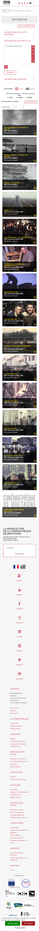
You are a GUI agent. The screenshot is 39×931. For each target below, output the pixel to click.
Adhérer (13, 739)
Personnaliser (20, 928)
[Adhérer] (19, 3)
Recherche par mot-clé (19, 41)
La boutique (16, 823)
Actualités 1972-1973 (12, 456)
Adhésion (15, 734)
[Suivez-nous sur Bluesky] (19, 646)
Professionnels (15, 795)
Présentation (14, 723)
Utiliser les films (15, 728)
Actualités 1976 (10, 483)
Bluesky (19, 651)
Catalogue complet (16, 838)
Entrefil (15, 848)
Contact (15, 689)
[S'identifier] (25, 3)
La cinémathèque (19, 719)
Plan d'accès (14, 708)
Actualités (16, 772)
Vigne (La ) (8, 210)
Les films (15, 785)
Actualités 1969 (10, 401)
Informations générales (18, 779)
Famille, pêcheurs (12, 183)
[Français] (16, 567)
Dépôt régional (15, 766)
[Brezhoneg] (30, 3)
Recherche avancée (19, 79)
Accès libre (14, 789)
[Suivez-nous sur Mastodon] (19, 660)
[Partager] (27, 3)
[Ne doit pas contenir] (33, 57)
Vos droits (13, 764)
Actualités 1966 (10, 374)
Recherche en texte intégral (19, 33)
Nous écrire (14, 713)
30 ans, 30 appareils (17, 812)
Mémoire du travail (16, 810)
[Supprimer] (33, 50)
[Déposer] (22, 3)
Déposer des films (16, 726)
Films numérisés (14, 93)
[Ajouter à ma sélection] (35, 133)
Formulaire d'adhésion (18, 741)
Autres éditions (15, 835)
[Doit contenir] (33, 54)
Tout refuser (28, 923)
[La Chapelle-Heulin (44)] (17, 46)
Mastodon (19, 665)
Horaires (13, 711)
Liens (12, 870)
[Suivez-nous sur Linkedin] (19, 632)
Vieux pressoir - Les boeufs (16, 237)
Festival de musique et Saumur (17, 346)
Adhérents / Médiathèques (19, 792)
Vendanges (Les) (11, 292)
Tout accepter (12, 923)
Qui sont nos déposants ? (19, 761)
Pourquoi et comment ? (18, 759)
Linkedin (19, 637)
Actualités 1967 (10, 319)
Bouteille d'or (10, 428)
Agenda (12, 777)
